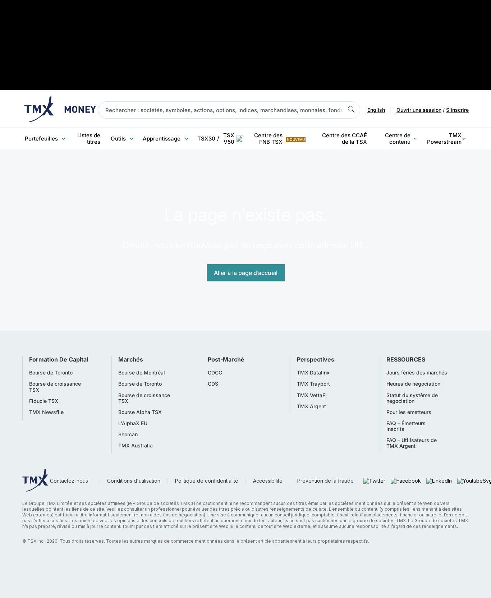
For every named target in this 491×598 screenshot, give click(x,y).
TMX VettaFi (312, 395)
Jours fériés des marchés (416, 373)
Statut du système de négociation (412, 398)
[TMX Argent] (60, 110)
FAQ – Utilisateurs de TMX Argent (411, 443)
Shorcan (128, 434)
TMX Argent (311, 406)
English (376, 110)
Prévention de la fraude (325, 481)
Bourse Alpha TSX (140, 412)
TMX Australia (135, 445)
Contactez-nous (69, 481)
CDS (213, 384)
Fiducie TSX (43, 401)
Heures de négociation (413, 384)
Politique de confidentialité (206, 481)
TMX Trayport (313, 384)
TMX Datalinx (313, 373)
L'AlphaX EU (132, 423)
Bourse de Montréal (141, 373)
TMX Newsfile (46, 412)
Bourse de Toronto (51, 373)
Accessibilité (268, 481)
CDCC (215, 373)
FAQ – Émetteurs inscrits (406, 426)
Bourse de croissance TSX (55, 386)
